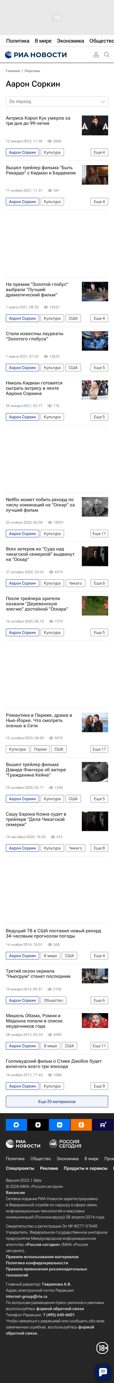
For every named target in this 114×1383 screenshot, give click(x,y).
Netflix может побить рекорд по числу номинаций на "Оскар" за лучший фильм (40, 505)
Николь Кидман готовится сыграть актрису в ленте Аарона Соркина (34, 388)
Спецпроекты (20, 1168)
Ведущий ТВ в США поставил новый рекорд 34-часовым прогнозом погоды (53, 933)
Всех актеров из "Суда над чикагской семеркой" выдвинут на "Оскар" (40, 554)
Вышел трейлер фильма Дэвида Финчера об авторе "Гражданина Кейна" (36, 770)
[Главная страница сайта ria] (35, 55)
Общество (40, 1158)
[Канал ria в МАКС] (16, 1125)
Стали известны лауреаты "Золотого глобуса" (34, 336)
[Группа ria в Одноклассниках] (81, 1125)
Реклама (49, 1168)
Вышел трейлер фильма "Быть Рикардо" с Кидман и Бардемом (41, 170)
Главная (13, 71)
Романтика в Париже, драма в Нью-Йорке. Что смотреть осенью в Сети (39, 720)
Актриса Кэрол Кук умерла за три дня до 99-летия (38, 121)
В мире (91, 1158)
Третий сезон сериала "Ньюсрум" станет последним (38, 973)
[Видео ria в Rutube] (102, 1125)
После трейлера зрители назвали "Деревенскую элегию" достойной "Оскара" (37, 604)
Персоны (32, 71)
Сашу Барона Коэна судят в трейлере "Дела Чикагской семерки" (36, 819)
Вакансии (15, 1192)
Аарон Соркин (33, 84)
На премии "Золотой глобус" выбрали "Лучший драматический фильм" (37, 290)
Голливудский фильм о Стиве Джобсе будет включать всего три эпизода (54, 1064)
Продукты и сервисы (85, 1168)
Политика (15, 1158)
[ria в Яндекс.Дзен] (38, 1125)
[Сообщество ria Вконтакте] (59, 1125)
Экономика (68, 1158)
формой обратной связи (60, 1308)
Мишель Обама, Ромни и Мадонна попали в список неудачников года (34, 1021)
